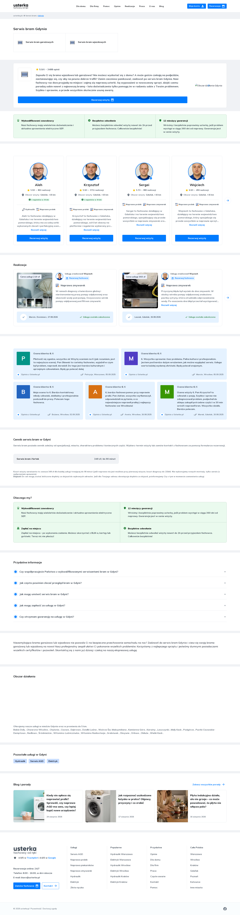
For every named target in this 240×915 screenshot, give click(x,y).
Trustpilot (32, 857)
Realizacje (130, 6)
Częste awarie (157, 876)
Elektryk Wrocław (119, 870)
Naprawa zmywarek (81, 870)
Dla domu (81, 6)
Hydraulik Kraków (119, 876)
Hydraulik (20, 761)
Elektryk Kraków (118, 882)
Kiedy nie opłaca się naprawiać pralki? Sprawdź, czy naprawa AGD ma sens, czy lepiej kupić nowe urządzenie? (61, 803)
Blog (161, 6)
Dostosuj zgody (50, 908)
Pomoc (106, 6)
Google (52, 857)
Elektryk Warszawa (120, 859)
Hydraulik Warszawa (121, 854)
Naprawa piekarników (82, 865)
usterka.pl (17, 16)
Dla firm (154, 865)
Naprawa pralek (79, 859)
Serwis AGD (36, 761)
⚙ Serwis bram (30, 16)
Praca (142, 6)
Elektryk (53, 761)
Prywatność (36, 908)
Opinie (117, 6)
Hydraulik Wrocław (120, 865)
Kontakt (154, 882)
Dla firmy (94, 6)
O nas (152, 6)
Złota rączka (77, 887)
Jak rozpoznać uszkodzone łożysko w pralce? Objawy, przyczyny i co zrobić (134, 799)
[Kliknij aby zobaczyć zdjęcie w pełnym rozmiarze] (22, 303)
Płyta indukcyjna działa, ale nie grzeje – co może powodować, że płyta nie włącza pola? (205, 801)
